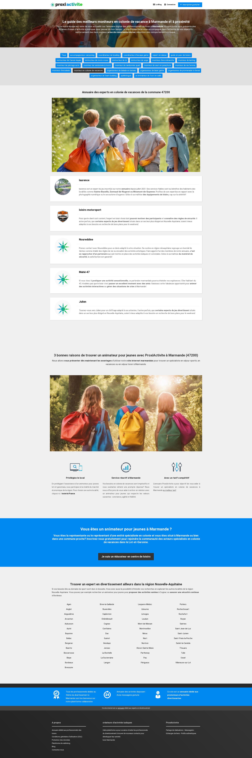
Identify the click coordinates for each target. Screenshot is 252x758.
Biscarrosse (69, 653)
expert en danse (160, 55)
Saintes (183, 624)
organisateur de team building (104, 75)
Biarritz (69, 648)
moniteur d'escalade (61, 70)
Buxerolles (107, 609)
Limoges (145, 614)
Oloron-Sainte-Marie (145, 648)
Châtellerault (107, 619)
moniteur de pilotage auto (68, 65)
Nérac (145, 633)
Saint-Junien (183, 633)
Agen (69, 604)
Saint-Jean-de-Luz (183, 629)
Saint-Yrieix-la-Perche (183, 638)
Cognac (107, 624)
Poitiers (183, 604)
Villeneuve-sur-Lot (183, 663)
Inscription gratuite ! (191, 5)
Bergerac (69, 643)
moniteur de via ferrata (185, 65)
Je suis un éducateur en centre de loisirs (126, 556)
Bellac (69, 638)
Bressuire (69, 667)
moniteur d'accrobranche (163, 60)
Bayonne (69, 633)
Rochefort (183, 614)
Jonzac (107, 648)
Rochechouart (183, 609)
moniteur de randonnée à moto (97, 65)
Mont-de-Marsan (145, 624)
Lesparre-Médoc (145, 604)
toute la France (68, 494)
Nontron (145, 643)
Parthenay (145, 653)
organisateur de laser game (152, 70)
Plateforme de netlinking (61, 743)
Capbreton (107, 614)
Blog (53, 747)
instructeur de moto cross (96, 60)
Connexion (170, 5)
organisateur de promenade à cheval (184, 70)
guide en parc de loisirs (181, 55)
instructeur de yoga (139, 60)
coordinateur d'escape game (136, 55)
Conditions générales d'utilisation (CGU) (67, 737)
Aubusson (69, 624)
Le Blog (158, 5)
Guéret (107, 638)
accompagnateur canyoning (82, 55)
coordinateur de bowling (109, 55)
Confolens (107, 629)
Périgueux (145, 663)
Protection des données (61, 740)
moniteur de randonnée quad (127, 65)
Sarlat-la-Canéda (183, 643)
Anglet (69, 609)
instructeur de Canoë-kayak (69, 60)
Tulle (183, 653)
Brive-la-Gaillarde (107, 604)
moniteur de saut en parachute (157, 65)
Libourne (145, 609)
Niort (145, 638)
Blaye (69, 658)
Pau (145, 658)
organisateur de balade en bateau (121, 70)
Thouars (183, 648)
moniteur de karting (186, 60)
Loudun (145, 619)
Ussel (183, 658)
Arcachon (69, 619)
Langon (107, 663)
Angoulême (69, 614)
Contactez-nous (58, 750)
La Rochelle (107, 653)
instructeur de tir (119, 60)
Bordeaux (69, 663)
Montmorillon (145, 629)
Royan (183, 619)
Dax (107, 633)
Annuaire (55, 730)
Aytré (69, 629)
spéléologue (126, 75)
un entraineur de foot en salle (148, 75)
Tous (64, 55)
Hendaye (107, 643)
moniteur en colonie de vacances (88, 70)
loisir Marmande (109, 740)
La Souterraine (107, 658)
